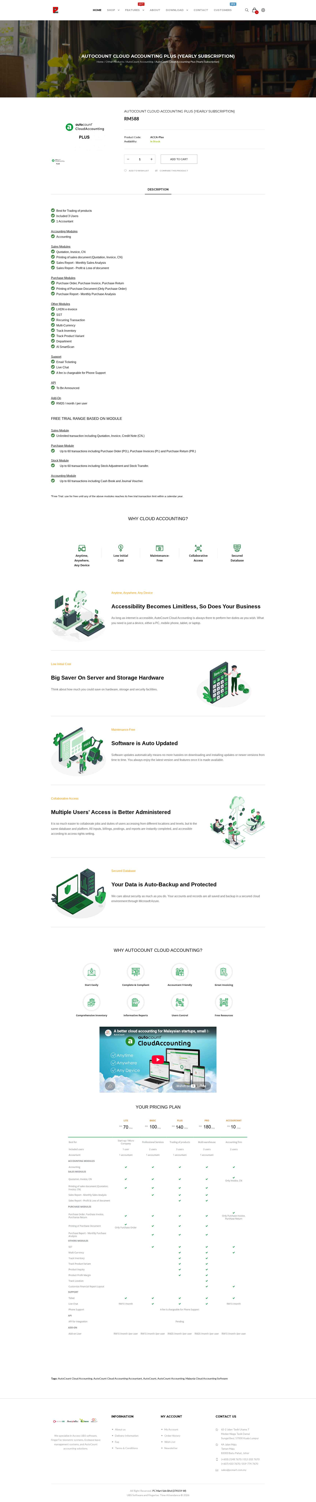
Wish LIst (169, 1441)
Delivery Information (126, 1435)
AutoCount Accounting (139, 61)
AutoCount (149, 1378)
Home (100, 61)
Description (158, 189)
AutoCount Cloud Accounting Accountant (117, 1378)
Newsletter (171, 1448)
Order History (172, 1435)
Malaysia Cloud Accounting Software (207, 1378)
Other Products (115, 61)
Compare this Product (174, 170)
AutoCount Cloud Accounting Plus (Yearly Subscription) (187, 61)
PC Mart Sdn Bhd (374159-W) (169, 1490)
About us (120, 1429)
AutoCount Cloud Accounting (75, 1378)
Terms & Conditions (126, 1448)
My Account (171, 1429)
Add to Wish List (139, 170)
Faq (117, 1441)
